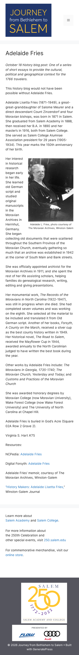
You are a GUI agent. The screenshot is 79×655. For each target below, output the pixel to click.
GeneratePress (43, 649)
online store (14, 555)
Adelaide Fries (31, 454)
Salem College (47, 520)
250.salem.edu (55, 540)
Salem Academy (18, 520)
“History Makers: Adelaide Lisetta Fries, (35, 487)
